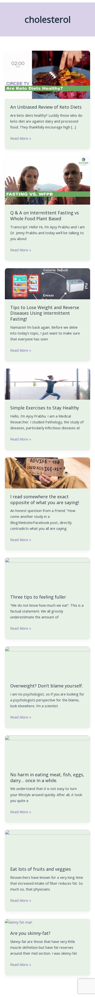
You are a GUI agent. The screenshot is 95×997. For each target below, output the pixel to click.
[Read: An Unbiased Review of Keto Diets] (47, 74)
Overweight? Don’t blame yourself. (46, 686)
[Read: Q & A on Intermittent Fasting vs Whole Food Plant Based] (47, 180)
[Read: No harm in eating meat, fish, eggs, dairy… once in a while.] (47, 750)
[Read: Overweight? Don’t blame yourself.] (47, 661)
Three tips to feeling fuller (38, 597)
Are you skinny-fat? (30, 933)
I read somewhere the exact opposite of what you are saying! (44, 499)
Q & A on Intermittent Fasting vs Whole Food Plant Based (44, 215)
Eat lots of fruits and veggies (40, 869)
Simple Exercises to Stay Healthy (44, 408)
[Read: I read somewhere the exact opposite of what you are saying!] (47, 472)
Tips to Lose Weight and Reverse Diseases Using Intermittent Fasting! (44, 313)
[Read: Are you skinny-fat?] (18, 921)
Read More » (20, 138)
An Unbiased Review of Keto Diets (46, 107)
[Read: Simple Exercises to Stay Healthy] (47, 383)
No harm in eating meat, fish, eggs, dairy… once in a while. (47, 777)
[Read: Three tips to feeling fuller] (47, 572)
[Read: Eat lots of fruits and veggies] (47, 845)
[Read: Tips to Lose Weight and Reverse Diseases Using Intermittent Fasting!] (47, 283)
